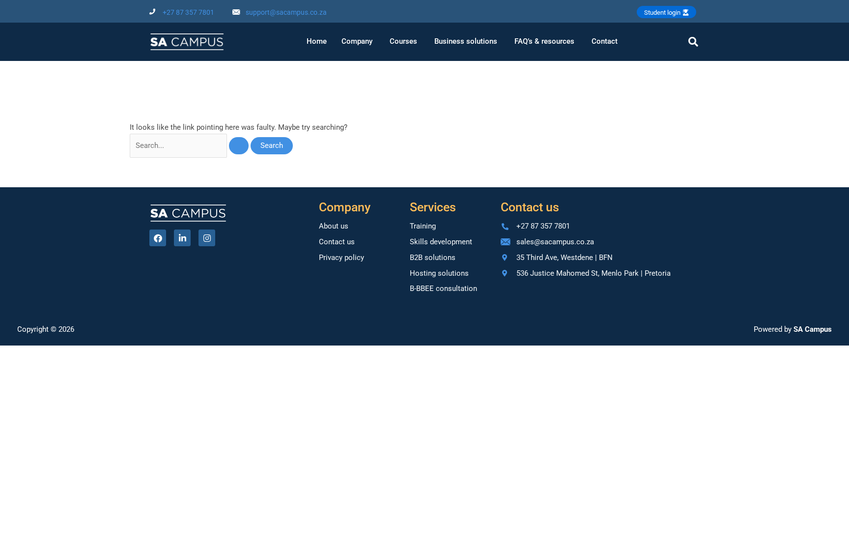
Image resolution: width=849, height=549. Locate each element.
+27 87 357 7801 (188, 12)
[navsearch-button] (693, 42)
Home (317, 41)
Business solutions (465, 41)
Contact (605, 41)
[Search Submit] (239, 145)
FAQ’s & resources (544, 41)
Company (356, 41)
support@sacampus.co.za (286, 12)
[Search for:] (190, 145)
